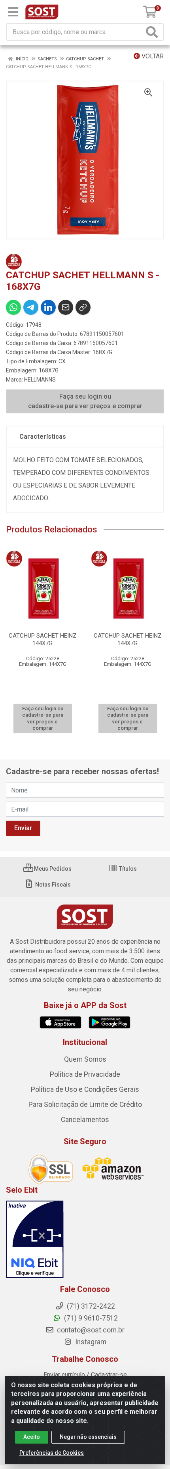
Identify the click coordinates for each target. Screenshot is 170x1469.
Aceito (31, 1437)
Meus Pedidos (52, 869)
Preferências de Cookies (51, 1453)
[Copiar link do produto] (83, 307)
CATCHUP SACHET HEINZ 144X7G (43, 639)
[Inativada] (85, 1239)
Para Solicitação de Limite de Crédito (85, 1104)
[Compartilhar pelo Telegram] (30, 307)
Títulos (127, 869)
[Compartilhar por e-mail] (65, 307)
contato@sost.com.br (90, 1330)
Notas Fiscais (52, 884)
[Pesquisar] (153, 32)
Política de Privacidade (85, 1074)
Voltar (152, 56)
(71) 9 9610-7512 (90, 1318)
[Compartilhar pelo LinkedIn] (48, 307)
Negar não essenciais (88, 1437)
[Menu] (13, 12)
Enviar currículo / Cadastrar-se (85, 1374)
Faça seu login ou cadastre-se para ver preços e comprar (85, 401)
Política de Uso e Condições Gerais (85, 1089)
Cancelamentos (85, 1120)
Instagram (90, 1342)
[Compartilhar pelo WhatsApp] (13, 307)
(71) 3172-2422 (90, 1306)
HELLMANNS (40, 379)
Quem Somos (85, 1059)
